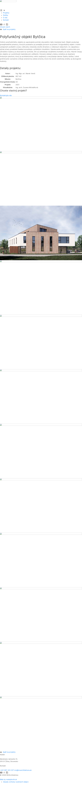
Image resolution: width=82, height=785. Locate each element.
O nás (5, 18)
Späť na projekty (9, 29)
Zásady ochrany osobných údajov (16, 782)
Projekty (6, 13)
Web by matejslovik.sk (8, 779)
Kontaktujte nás (6, 95)
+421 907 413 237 (7, 770)
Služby (5, 15)
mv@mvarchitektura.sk (23, 770)
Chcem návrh (5, 27)
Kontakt (6, 20)
